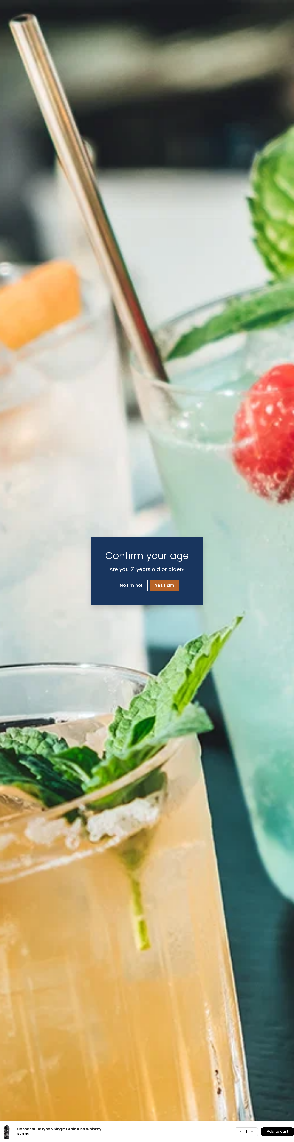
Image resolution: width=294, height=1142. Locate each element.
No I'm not (131, 585)
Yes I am (164, 585)
